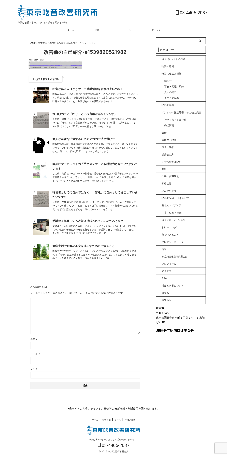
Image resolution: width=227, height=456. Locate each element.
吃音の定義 (168, 105)
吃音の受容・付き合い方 (175, 198)
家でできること (170, 234)
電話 (164, 249)
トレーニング (169, 227)
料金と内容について (173, 285)
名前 (34, 339)
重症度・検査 (169, 139)
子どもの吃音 (171, 97)
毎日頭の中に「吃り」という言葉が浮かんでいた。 (85, 114)
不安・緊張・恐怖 (174, 86)
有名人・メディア (171, 205)
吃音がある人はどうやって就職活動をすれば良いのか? (87, 89)
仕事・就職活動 (170, 176)
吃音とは (99, 30)
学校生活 (166, 183)
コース (127, 30)
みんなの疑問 (169, 190)
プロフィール (169, 263)
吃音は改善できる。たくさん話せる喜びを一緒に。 (113, 439)
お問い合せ (129, 419)
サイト (34, 368)
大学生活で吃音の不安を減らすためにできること (83, 246)
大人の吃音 (170, 92)
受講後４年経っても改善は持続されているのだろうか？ (87, 221)
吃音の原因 (168, 66)
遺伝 (164, 132)
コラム (165, 292)
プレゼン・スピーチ (173, 241)
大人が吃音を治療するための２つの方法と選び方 (83, 139)
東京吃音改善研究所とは (174, 256)
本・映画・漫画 (173, 212)
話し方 (168, 80)
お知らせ (166, 300)
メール (35, 353)
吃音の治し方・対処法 (173, 220)
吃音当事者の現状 (171, 161)
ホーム (70, 30)
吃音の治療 (168, 147)
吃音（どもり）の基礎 (173, 59)
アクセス (156, 30)
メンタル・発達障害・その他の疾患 (181, 112)
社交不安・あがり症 (175, 119)
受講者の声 (168, 154)
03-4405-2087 (193, 12)
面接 (164, 168)
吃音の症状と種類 (171, 73)
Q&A (164, 278)
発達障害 (169, 125)
